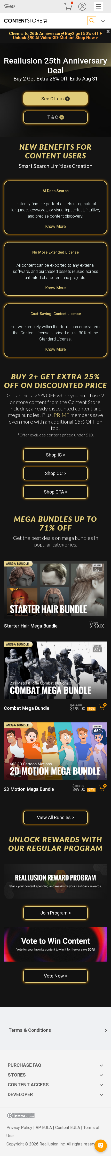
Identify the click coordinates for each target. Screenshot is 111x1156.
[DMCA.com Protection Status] (20, 1116)
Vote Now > (55, 976)
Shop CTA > (55, 492)
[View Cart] (68, 6)
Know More (55, 227)
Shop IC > (55, 455)
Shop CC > (55, 473)
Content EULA (67, 1127)
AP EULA (44, 1127)
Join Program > (55, 913)
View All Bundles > (55, 817)
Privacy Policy (19, 1127)
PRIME (61, 415)
